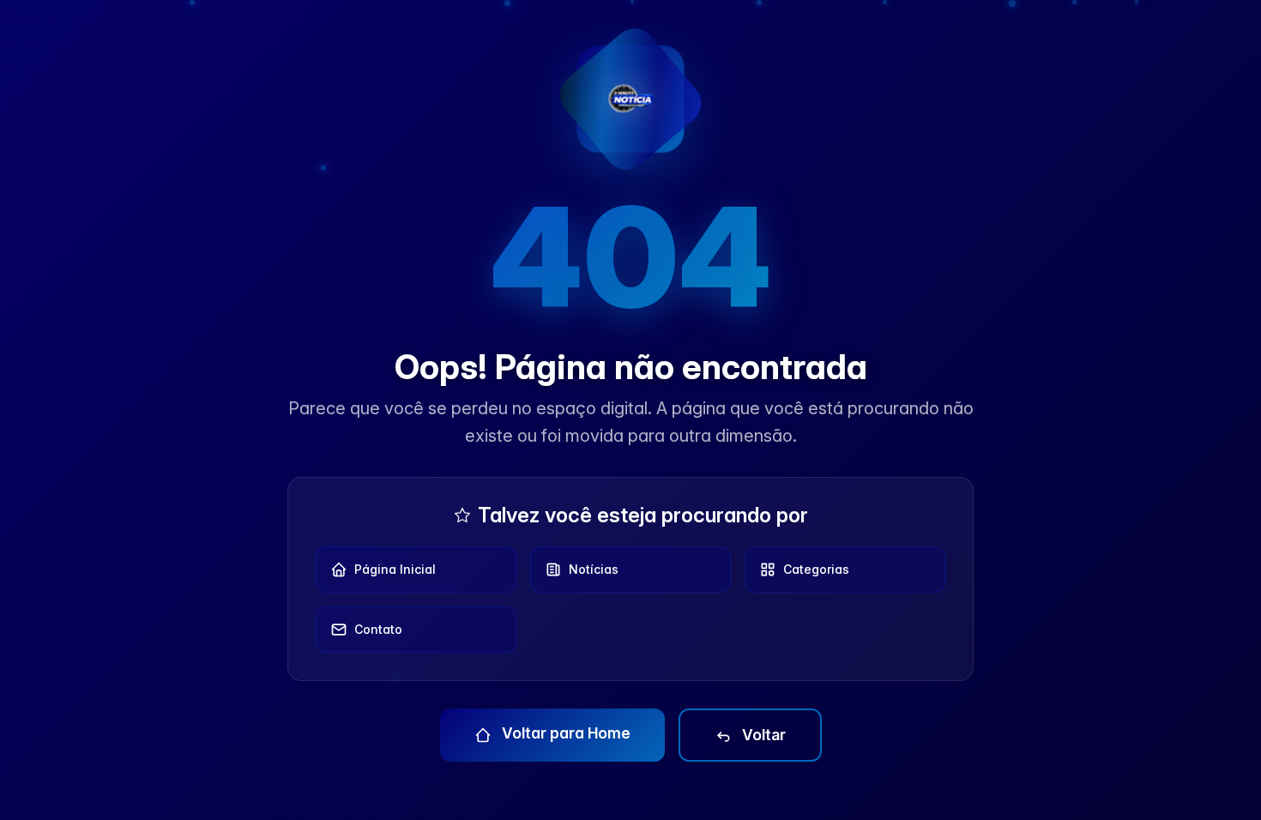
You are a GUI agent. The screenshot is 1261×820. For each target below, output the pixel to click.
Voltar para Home (564, 733)
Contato (378, 629)
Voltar (762, 735)
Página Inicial (395, 569)
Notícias (593, 569)
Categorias (816, 569)
